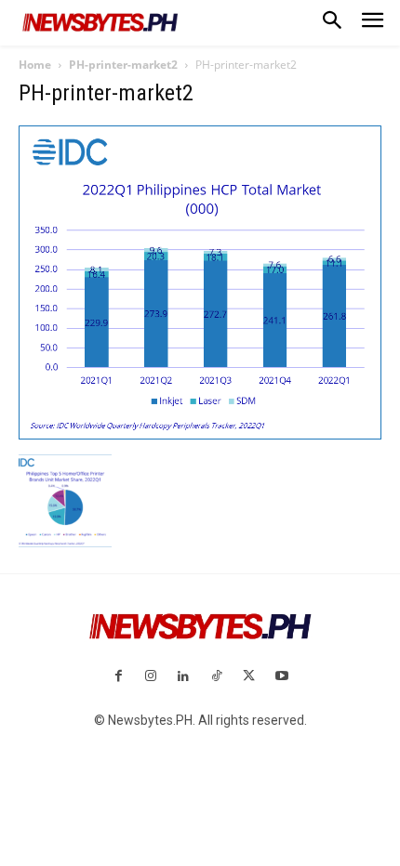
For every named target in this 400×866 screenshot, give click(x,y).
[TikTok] (216, 677)
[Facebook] (117, 677)
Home (35, 64)
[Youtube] (281, 677)
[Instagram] (151, 677)
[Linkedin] (183, 677)
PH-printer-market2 (123, 64)
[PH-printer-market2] (200, 434)
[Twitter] (248, 677)
